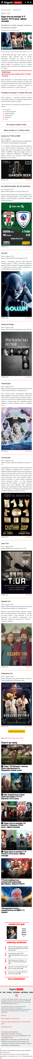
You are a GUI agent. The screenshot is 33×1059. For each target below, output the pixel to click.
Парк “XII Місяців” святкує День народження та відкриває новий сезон (14, 768)
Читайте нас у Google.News (16, 731)
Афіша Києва (11, 738)
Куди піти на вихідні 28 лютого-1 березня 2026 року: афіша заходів (13, 825)
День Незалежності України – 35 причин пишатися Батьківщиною (17, 961)
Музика (9, 992)
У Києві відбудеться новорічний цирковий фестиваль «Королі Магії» (13, 882)
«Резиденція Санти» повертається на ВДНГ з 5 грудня (13, 910)
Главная (3, 13)
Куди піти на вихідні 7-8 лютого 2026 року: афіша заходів (13, 853)
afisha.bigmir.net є (12, 1008)
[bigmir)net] (9, 2)
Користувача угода (6, 1027)
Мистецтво (24, 992)
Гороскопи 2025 (17, 10)
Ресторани (16, 992)
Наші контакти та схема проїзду (10, 1018)
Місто (8, 13)
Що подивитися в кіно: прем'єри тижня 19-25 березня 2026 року (13, 796)
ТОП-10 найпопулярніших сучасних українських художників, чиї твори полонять (18, 948)
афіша (6, 738)
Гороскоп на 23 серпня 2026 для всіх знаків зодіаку (17, 972)
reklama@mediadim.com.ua (9, 1035)
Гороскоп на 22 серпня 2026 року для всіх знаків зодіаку (17, 967)
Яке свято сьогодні (6, 10)
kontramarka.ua (28, 179)
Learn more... (18, 1056)
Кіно (4, 992)
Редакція (3, 1015)
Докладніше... (7, 1052)
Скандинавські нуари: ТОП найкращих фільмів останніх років (18, 954)
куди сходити (20, 738)
